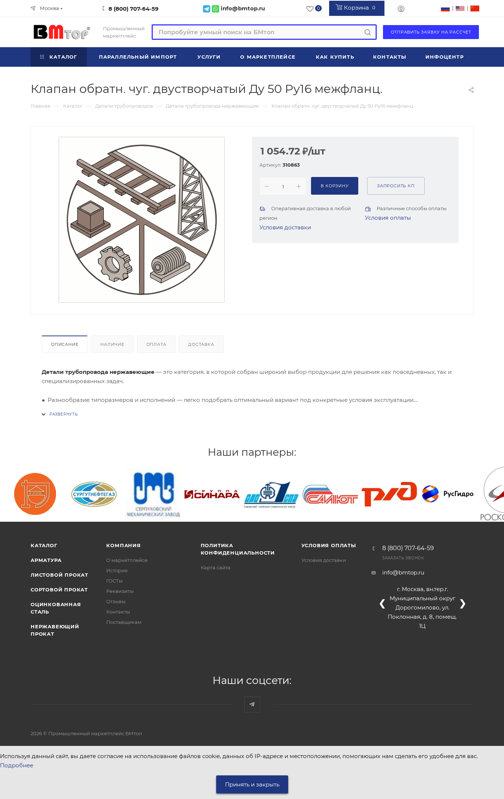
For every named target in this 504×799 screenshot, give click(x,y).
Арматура (46, 560)
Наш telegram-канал (252, 704)
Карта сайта (216, 567)
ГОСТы (114, 581)
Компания (123, 545)
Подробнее (16, 765)
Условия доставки (285, 227)
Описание (64, 344)
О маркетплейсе (127, 560)
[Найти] (368, 32)
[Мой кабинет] (401, 9)
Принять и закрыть (252, 784)
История (117, 570)
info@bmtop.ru (403, 572)
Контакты (118, 612)
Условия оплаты (388, 217)
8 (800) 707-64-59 (133, 8)
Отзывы (115, 601)
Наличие (112, 344)
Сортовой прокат (59, 590)
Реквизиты (120, 591)
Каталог (44, 545)
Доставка (201, 344)
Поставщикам (123, 622)
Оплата (156, 344)
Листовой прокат (59, 575)
